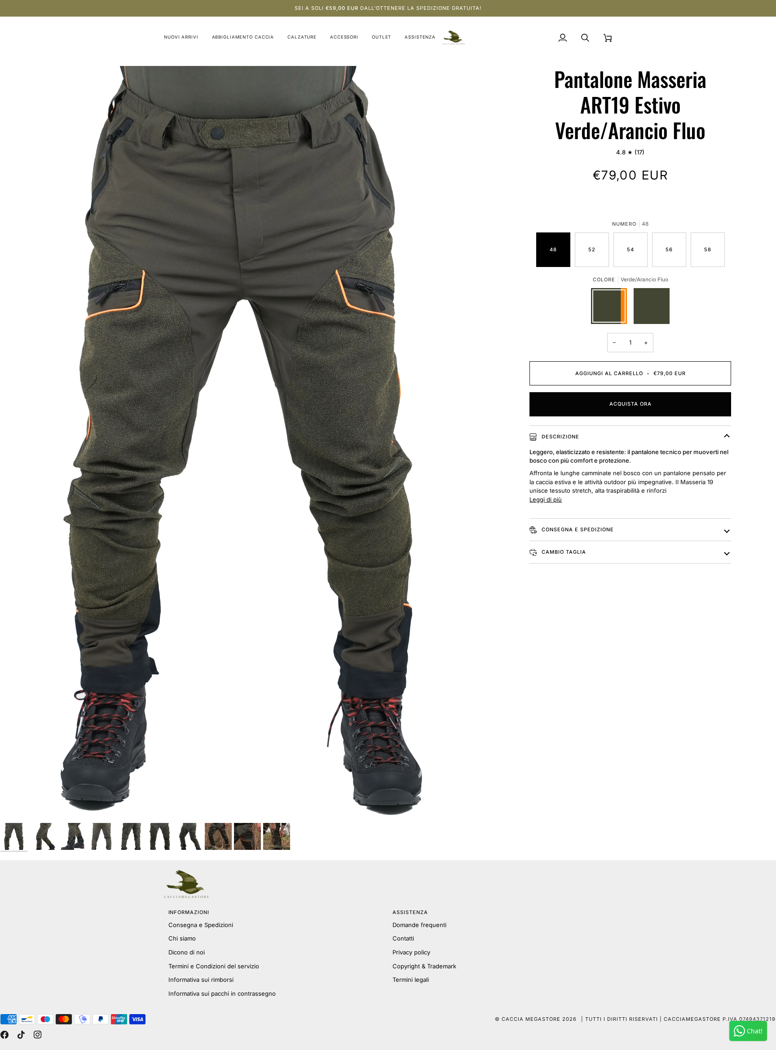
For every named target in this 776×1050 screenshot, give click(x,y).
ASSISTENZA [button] (410, 912)
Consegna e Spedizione (577, 529)
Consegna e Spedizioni (200, 924)
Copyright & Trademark (424, 966)
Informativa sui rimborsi (201, 979)
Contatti (403, 938)
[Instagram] (38, 1035)
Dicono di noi (186, 952)
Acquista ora (630, 404)
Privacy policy (411, 952)
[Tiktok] (21, 1035)
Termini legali (410, 979)
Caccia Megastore (531, 1019)
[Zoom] (242, 444)
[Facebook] (4, 1035)
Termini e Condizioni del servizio (213, 966)
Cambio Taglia (563, 552)
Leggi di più (545, 499)
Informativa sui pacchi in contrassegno (222, 993)
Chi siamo (182, 938)
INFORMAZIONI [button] (189, 912)
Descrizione (559, 436)
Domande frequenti (419, 924)
